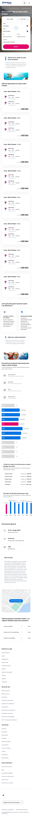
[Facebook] (3, 795)
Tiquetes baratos (6, 665)
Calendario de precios (7, 713)
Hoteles (4, 669)
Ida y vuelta (10, 19)
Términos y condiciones (8, 809)
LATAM (3, 751)
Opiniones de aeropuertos (8, 710)
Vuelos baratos (6, 652)
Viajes (3, 656)
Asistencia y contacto (7, 783)
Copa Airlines (5, 745)
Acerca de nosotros (7, 766)
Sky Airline (4, 732)
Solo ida (23, 19)
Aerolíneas (4, 697)
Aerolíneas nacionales (7, 700)
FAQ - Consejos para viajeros (9, 720)
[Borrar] (27, 26)
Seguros (4, 678)
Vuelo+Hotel (5, 662)
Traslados (4, 682)
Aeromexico (5, 754)
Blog (3, 770)
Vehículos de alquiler (7, 672)
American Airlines (6, 741)
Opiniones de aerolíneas (8, 703)
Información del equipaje (8, 716)
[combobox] (14, 26)
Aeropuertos (5, 707)
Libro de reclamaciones (8, 776)
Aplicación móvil (6, 690)
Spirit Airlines (5, 758)
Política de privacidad (21, 809)
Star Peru (4, 738)
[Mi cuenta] (24, 3)
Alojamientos (5, 659)
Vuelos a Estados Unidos (14, 8)
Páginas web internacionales (11, 802)
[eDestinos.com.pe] (3, 8)
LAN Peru (4, 728)
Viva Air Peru (5, 735)
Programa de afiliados (7, 773)
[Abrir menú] (29, 3)
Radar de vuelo (5, 694)
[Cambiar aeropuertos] (16, 28)
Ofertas (4, 675)
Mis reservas (5, 779)
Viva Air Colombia (6, 748)
